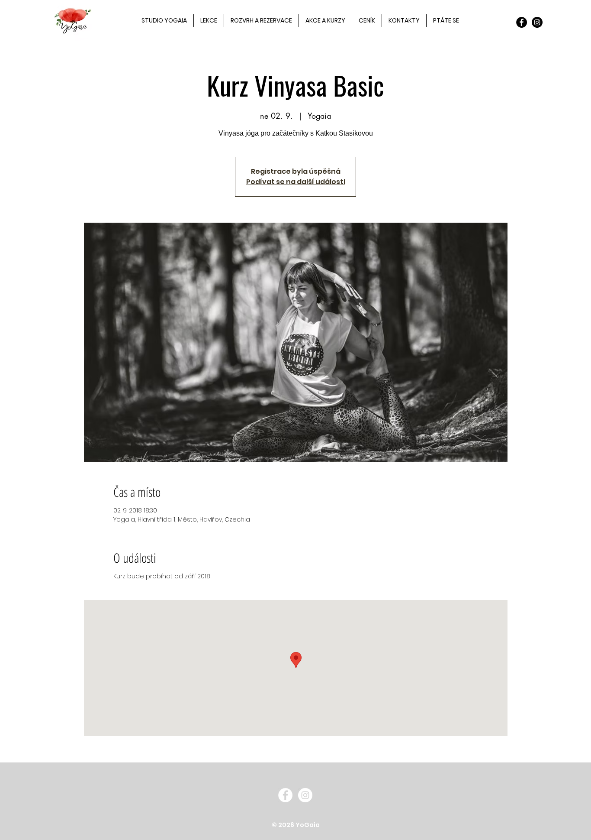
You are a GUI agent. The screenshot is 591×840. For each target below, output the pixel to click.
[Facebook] (521, 22)
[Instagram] (537, 22)
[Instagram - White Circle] (305, 795)
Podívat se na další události (295, 182)
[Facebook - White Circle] (285, 795)
